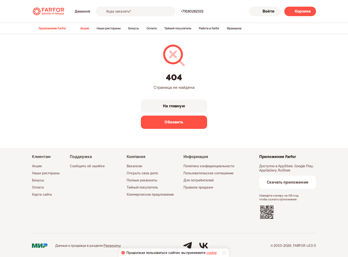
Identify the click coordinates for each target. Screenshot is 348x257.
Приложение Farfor (52, 28)
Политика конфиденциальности (208, 166)
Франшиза (234, 28)
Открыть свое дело (142, 173)
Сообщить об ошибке (87, 166)
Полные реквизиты (142, 180)
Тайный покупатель (177, 28)
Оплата (152, 28)
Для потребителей (198, 180)
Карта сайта (42, 194)
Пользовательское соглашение (208, 173)
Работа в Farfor (209, 28)
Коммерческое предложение (150, 194)
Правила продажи (198, 187)
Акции (84, 28)
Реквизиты (112, 246)
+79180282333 (192, 11)
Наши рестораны (109, 28)
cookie (211, 253)
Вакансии (134, 166)
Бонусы (133, 28)
